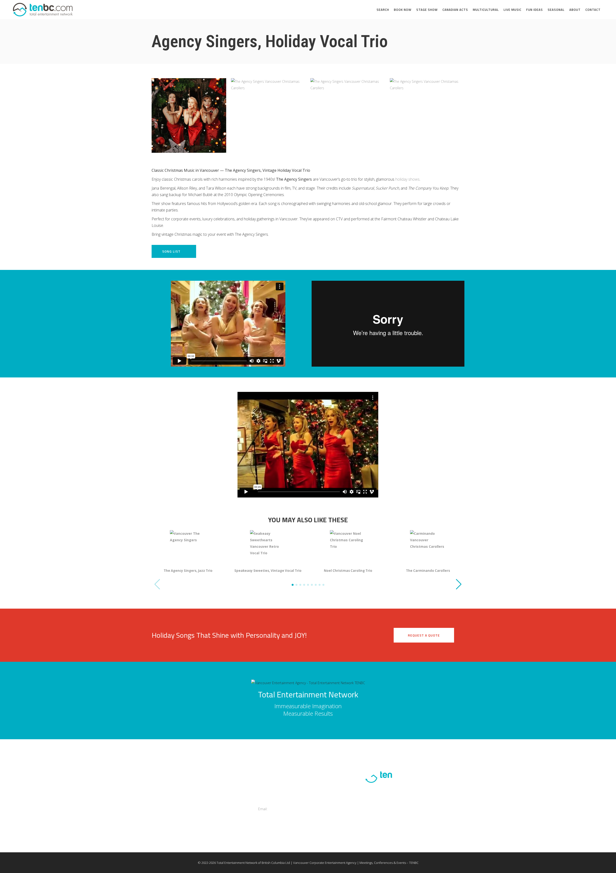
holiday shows (407, 179)
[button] (459, 584)
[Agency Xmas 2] (268, 115)
